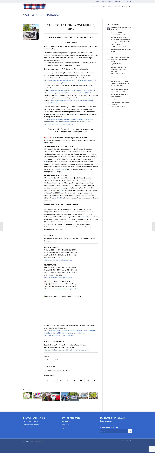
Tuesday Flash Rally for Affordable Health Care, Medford (118, 69)
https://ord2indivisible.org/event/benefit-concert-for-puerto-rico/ (67, 350)
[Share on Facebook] (47, 380)
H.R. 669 (85, 217)
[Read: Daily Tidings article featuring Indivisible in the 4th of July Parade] (108, 58)
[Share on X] (54, 380)
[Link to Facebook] (122, 1)
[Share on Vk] (81, 380)
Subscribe (117, 1)
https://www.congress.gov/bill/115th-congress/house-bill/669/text (71, 90)
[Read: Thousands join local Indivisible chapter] (108, 50)
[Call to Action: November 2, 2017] (1, 226)
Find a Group (65, 424)
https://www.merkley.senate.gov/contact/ (58, 260)
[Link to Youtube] (130, 1)
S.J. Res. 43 (63, 169)
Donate (97, 1)
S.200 (46, 162)
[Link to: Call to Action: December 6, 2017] (83, 395)
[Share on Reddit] (87, 380)
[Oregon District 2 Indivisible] (34, 7)
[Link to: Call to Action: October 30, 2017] (27, 395)
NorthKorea (53, 371)
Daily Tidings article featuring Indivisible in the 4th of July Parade (120, 59)
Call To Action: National (41, 15)
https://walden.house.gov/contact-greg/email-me (61, 289)
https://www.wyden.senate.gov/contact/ (58, 278)
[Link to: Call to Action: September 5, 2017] (37, 395)
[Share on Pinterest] (60, 380)
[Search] (130, 7)
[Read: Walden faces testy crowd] (108, 89)
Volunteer (110, 1)
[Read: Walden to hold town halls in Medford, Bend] (108, 95)
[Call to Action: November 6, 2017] (153, 226)
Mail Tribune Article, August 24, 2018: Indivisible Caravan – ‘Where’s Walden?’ (121, 30)
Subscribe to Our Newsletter (31, 421)
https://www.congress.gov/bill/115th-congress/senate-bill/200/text (67, 93)
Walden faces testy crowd (119, 89)
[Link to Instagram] (127, 1)
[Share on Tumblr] (74, 380)
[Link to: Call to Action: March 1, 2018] (46, 396)
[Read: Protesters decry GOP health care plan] (108, 102)
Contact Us (103, 1)
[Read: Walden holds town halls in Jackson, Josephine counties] (108, 82)
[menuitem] (97, 1)
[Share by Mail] (94, 380)
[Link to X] (125, 1)
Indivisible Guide (66, 421)
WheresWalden (64, 371)
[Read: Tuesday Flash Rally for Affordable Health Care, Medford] (108, 67)
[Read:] (108, 77)
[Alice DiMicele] (31, 32)
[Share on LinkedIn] (67, 380)
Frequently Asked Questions (31, 424)
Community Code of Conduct (31, 428)
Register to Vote (66, 428)
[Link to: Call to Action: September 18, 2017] (93, 395)
